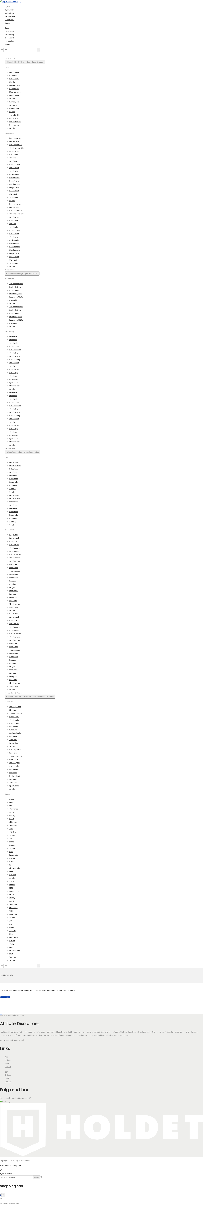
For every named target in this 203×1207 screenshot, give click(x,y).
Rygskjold (13, 300)
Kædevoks (13, 482)
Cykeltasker (14, 168)
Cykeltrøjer (13, 373)
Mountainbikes (15, 92)
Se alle (12, 98)
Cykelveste (13, 376)
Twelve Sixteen (15, 713)
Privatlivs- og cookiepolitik (10, 1165)
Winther (12, 875)
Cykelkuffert (14, 151)
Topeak (12, 848)
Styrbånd (13, 194)
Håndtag (12, 584)
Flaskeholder (14, 177)
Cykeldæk (13, 541)
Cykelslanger (14, 558)
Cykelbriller (13, 343)
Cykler (7, 6)
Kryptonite (13, 855)
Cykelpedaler (14, 548)
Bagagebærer (15, 138)
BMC (11, 805)
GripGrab (13, 832)
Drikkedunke (14, 174)
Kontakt (8, 1067)
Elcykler (12, 82)
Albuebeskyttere (16, 284)
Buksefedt (13, 469)
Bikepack (13, 710)
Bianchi (12, 802)
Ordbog (8, 1060)
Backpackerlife (15, 733)
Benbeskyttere (15, 287)
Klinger (12, 587)
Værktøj (12, 489)
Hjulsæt (12, 581)
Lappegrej (13, 485)
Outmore (13, 736)
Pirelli (11, 871)
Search (36, 1177)
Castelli (12, 858)
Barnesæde (14, 141)
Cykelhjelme (14, 290)
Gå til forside (5, 997)
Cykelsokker (14, 369)
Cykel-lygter (14, 720)
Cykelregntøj (14, 359)
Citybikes (13, 75)
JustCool (13, 740)
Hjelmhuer (13, 382)
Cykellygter (14, 161)
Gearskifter (13, 577)
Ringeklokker (14, 187)
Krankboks (13, 591)
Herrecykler (14, 89)
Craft (11, 861)
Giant (11, 812)
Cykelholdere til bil (16, 148)
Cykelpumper (14, 164)
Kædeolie (13, 475)
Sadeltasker (14, 191)
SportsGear (14, 743)
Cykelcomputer (15, 145)
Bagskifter (13, 535)
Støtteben (13, 607)
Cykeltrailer (14, 171)
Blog (6, 1057)
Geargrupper (14, 571)
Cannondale (14, 809)
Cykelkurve (13, 154)
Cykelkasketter (15, 356)
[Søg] (38, 50)
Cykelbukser (14, 346)
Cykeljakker (14, 353)
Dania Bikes (14, 716)
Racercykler (14, 95)
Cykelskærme (15, 554)
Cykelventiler (14, 561)
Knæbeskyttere (15, 293)
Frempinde (13, 568)
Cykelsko (13, 366)
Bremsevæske (15, 465)
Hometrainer (14, 181)
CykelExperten (15, 707)
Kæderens (13, 479)
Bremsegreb (14, 538)
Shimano (13, 822)
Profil (7, 1063)
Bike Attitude (14, 868)
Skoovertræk (14, 386)
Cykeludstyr (9, 10)
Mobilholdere (14, 184)
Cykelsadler (14, 551)
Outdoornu (13, 726)
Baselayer (13, 336)
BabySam (13, 730)
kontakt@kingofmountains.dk (12, 1040)
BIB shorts (13, 340)
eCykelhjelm (14, 723)
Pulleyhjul (13, 597)
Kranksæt (13, 594)
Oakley (12, 815)
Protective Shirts (16, 297)
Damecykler (14, 79)
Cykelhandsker (15, 349)
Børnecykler (14, 72)
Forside (3, 975)
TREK (11, 828)
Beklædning (9, 13)
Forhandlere (9, 20)
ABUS (11, 838)
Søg (1, 50)
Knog (11, 865)
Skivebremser (14, 604)
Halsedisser (13, 379)
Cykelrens (13, 472)
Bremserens (14, 462)
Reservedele (10, 16)
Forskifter (13, 564)
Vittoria (12, 835)
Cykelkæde (14, 545)
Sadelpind (13, 601)
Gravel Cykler (14, 85)
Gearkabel (13, 574)
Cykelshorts (14, 363)
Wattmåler (13, 197)
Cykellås (12, 158)
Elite (11, 852)
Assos (11, 799)
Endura (12, 845)
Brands (7, 23)
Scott (11, 819)
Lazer (11, 842)
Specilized (13, 825)
